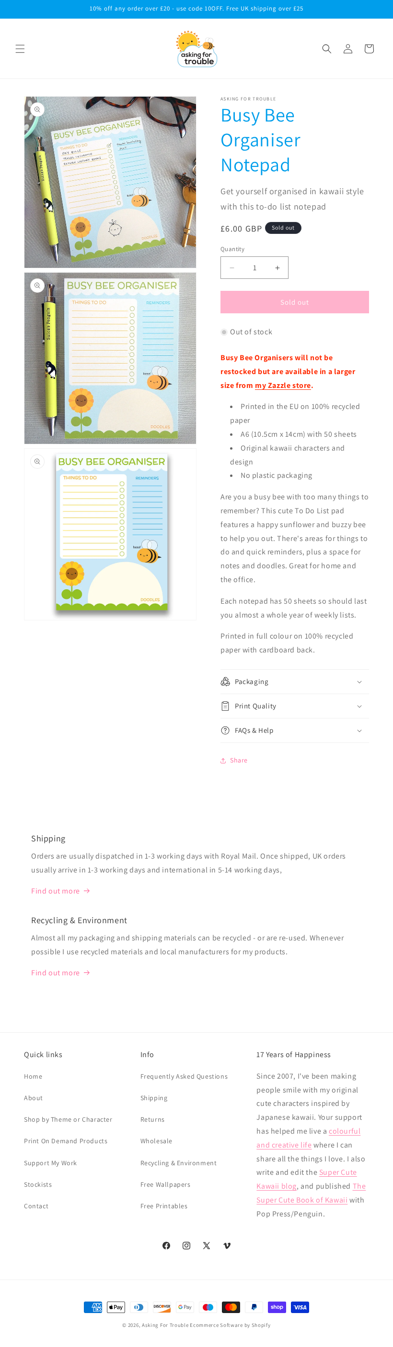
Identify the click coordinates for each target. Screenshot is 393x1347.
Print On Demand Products (65, 1141)
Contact (36, 1206)
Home (33, 1076)
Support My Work (50, 1163)
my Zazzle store (283, 385)
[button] (20, 48)
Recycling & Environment (178, 1163)
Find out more (55, 891)
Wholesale (156, 1141)
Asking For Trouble (165, 1325)
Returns (152, 1119)
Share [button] (239, 760)
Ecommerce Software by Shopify (230, 1325)
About (33, 1097)
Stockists (38, 1184)
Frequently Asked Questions (184, 1076)
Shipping (154, 1097)
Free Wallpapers (165, 1184)
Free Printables (164, 1206)
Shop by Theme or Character (68, 1119)
